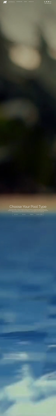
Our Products (12, 1)
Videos (25, 1)
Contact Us (31, 1)
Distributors (19, 1)
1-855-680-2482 (47, 3)
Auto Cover (16, 214)
